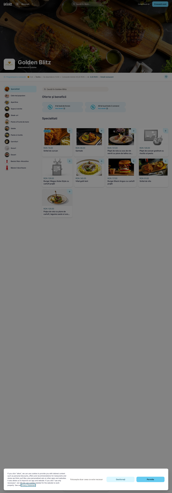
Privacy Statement (28, 485)
